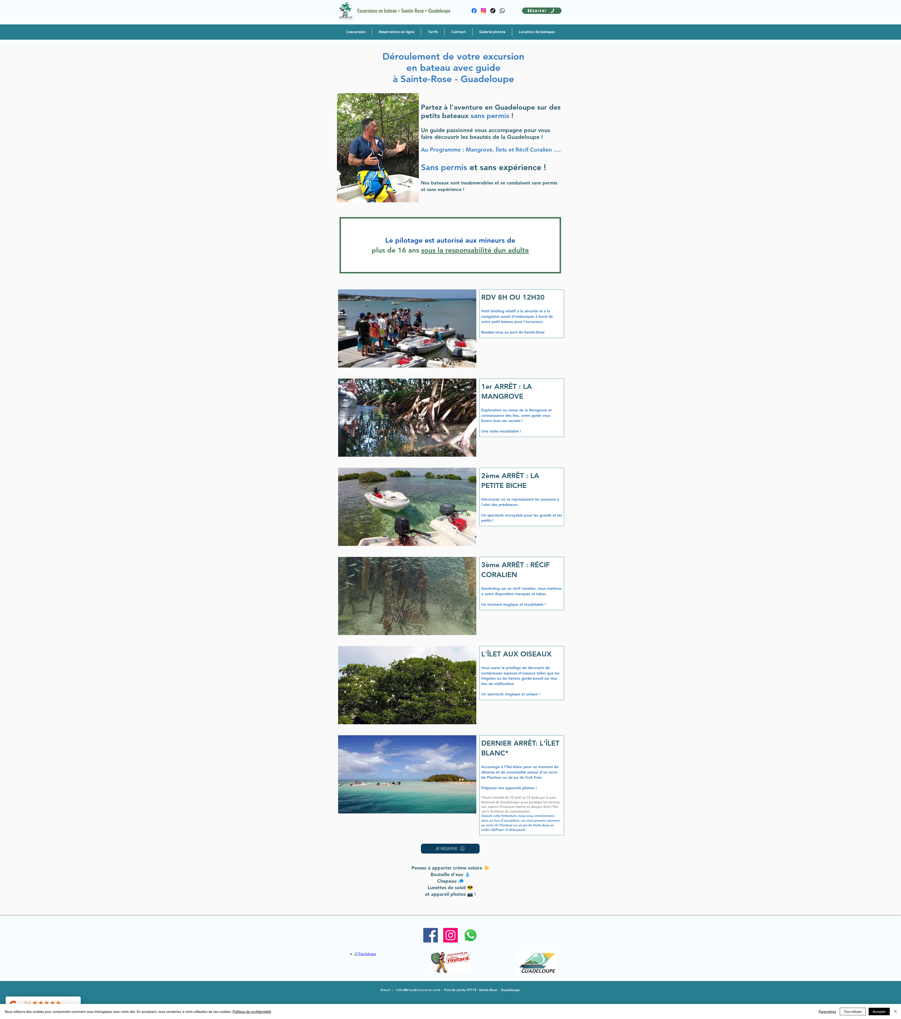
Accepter (879, 1011)
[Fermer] (895, 1011)
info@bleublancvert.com (418, 990)
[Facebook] (474, 11)
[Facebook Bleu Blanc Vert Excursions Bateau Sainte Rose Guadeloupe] (430, 935)
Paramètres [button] (827, 1011)
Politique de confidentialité (252, 1011)
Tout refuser (853, 1011)
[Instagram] (483, 11)
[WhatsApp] (502, 11)
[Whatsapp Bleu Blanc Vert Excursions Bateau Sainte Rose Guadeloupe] (470, 935)
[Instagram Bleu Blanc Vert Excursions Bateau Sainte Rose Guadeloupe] (450, 935)
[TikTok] (493, 11)
